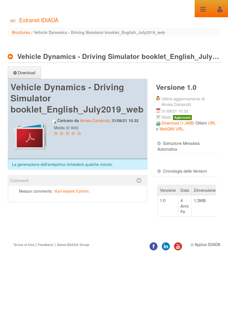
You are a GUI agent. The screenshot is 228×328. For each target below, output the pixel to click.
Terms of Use (23, 244)
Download (26, 72)
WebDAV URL (171, 128)
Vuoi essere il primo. (72, 191)
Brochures (21, 32)
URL (212, 123)
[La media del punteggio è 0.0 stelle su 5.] (56, 133)
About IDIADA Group (73, 244)
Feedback (45, 244)
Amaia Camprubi (95, 120)
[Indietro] (12, 56)
